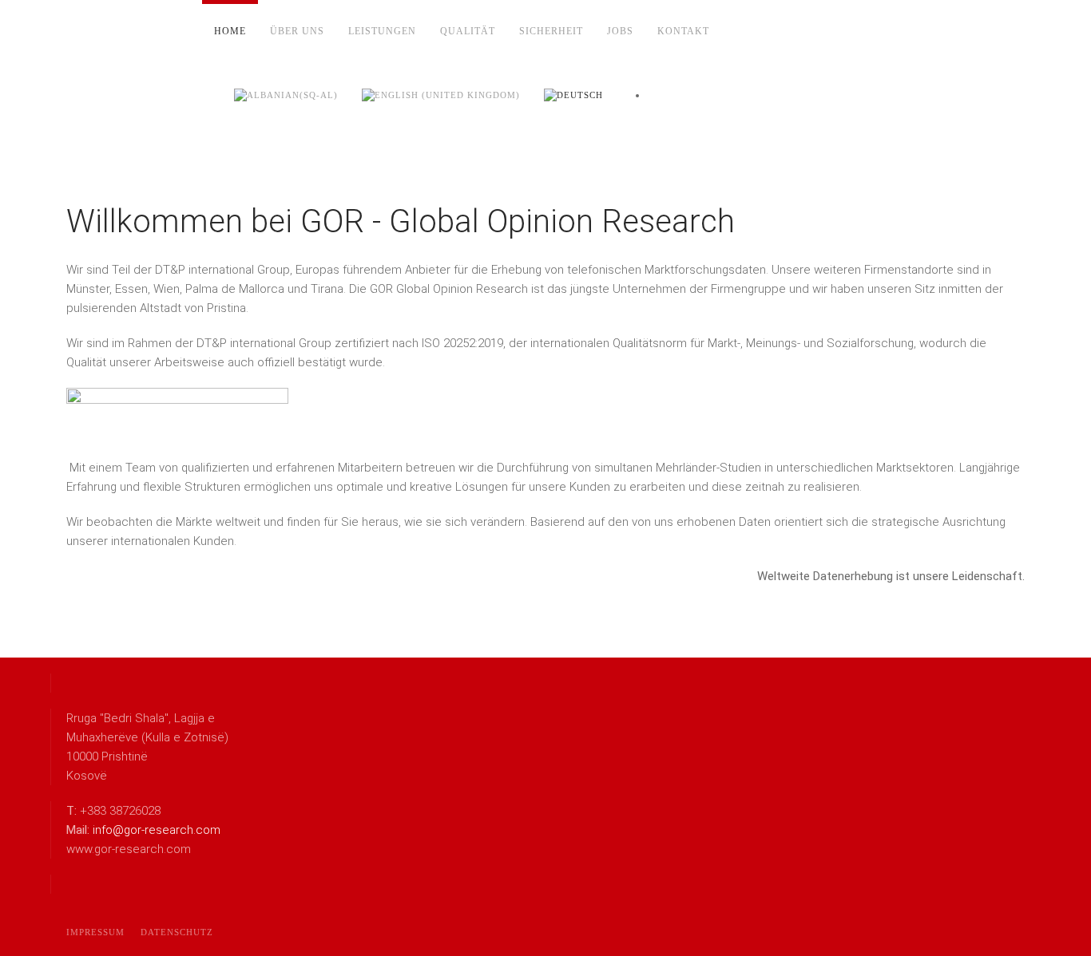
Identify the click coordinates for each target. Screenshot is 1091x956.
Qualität (467, 31)
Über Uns (297, 31)
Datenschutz (177, 932)
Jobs (620, 31)
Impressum (95, 932)
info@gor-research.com (156, 830)
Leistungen (382, 31)
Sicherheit (551, 31)
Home (230, 31)
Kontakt (683, 31)
